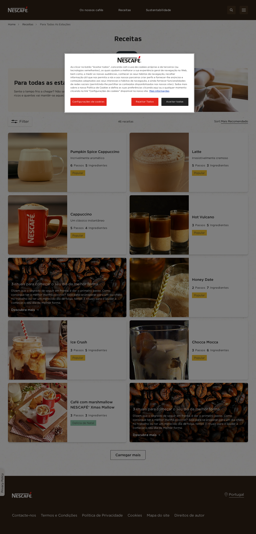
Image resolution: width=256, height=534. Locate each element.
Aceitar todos (174, 101)
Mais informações (159, 91)
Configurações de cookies (88, 101)
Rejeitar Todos (145, 101)
